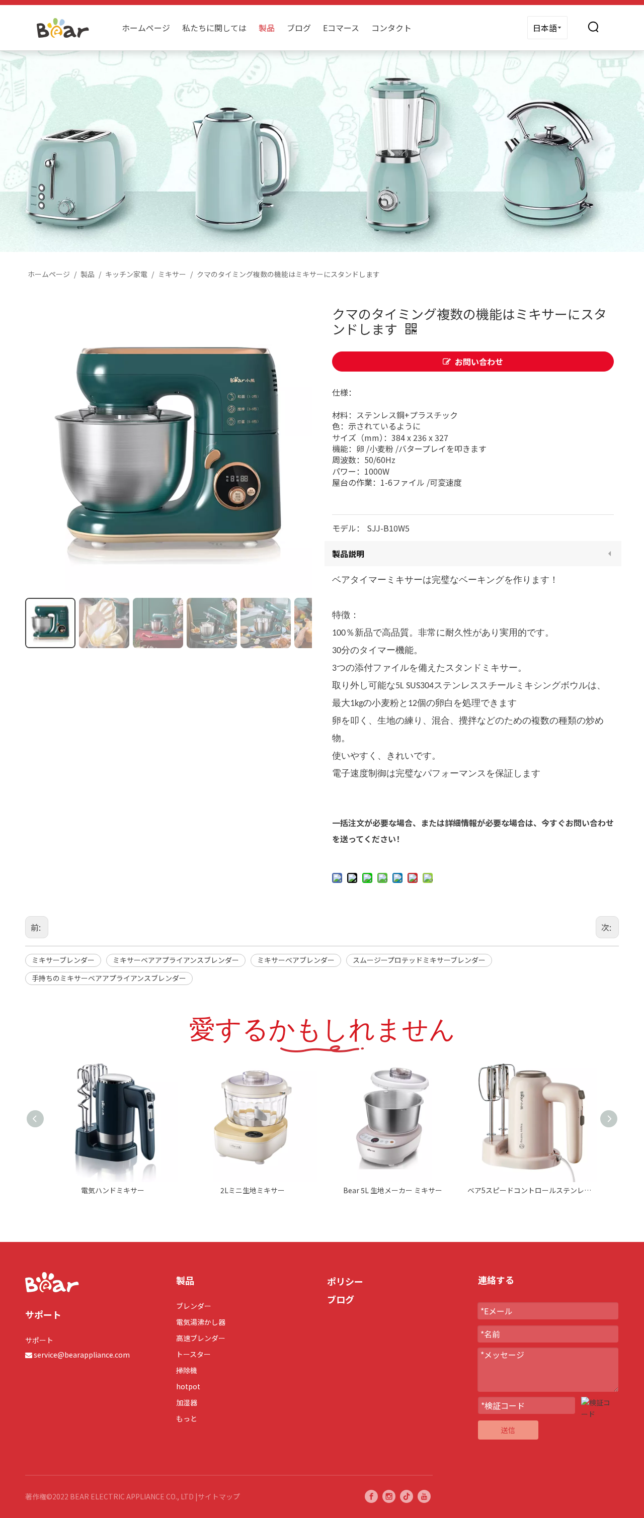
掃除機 (186, 1370)
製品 (267, 28)
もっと (186, 1418)
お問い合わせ (479, 361)
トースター (193, 1354)
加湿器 (186, 1402)
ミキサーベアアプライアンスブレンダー (176, 960)
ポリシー (345, 1281)
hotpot (188, 1386)
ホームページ (146, 28)
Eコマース (341, 28)
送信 (508, 1430)
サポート (39, 1340)
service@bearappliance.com (82, 1355)
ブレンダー (193, 1306)
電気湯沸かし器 (200, 1322)
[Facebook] (371, 1496)
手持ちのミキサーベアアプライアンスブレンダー (109, 978)
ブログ (299, 28)
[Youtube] (424, 1496)
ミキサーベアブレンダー (296, 960)
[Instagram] (388, 1496)
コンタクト (391, 28)
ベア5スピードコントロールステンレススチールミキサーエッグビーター (532, 1190)
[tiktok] (406, 1496)
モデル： (348, 528)
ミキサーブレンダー (63, 960)
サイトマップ (219, 1496)
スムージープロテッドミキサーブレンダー (419, 960)
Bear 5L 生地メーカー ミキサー (392, 1190)
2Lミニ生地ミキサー (252, 1190)
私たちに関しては (214, 28)
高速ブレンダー (200, 1338)
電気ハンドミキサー (112, 1190)
